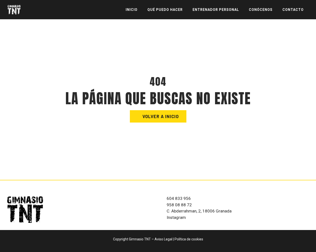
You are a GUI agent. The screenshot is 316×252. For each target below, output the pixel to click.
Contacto (293, 10)
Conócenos (261, 10)
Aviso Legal (163, 239)
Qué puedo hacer (165, 10)
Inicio (132, 10)
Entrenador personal (216, 10)
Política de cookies (189, 239)
